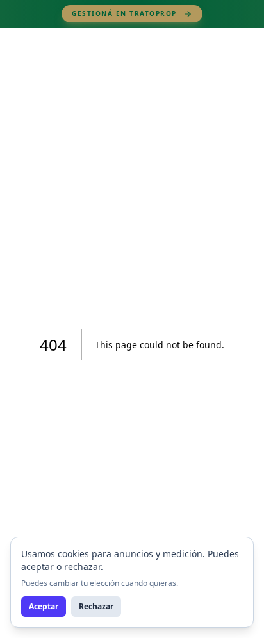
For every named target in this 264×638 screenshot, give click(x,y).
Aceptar (43, 606)
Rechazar (96, 606)
